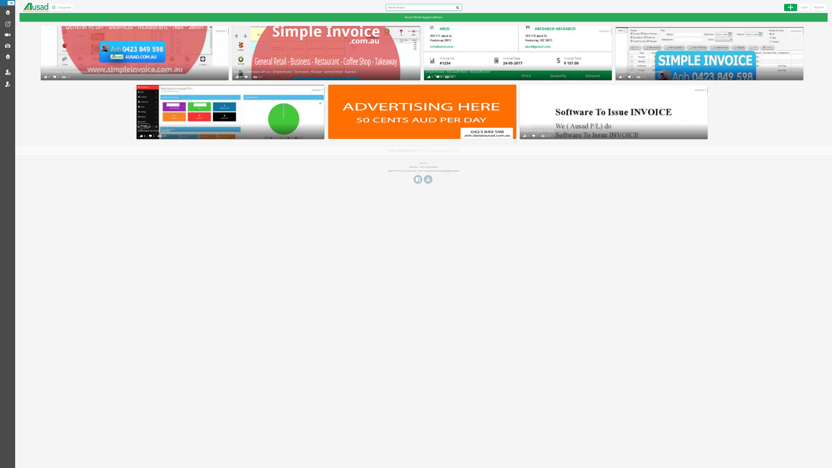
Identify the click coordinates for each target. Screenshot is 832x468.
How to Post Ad (7, 12)
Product (221, 31)
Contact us (7, 57)
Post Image (7, 46)
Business (413, 31)
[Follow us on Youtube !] (428, 179)
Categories (64, 7)
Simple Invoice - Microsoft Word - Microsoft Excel (457, 72)
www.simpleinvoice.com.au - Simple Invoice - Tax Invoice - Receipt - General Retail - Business (294, 72)
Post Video (7, 34)
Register (7, 84)
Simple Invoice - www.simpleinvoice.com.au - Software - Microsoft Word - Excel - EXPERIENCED (105, 72)
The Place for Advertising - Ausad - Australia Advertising (418, 171)
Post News (7, 23)
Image (48, 66)
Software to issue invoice (154, 131)
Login (7, 72)
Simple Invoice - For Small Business (640, 72)
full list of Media (428, 150)
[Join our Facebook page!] (418, 179)
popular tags (450, 150)
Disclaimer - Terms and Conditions (423, 167)
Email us (423, 163)
